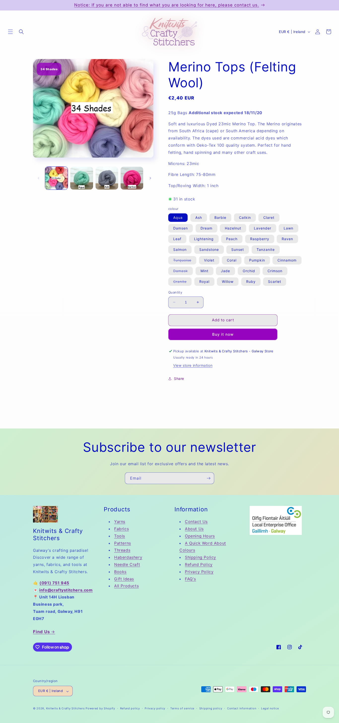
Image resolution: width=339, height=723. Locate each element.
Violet (209, 260)
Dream (206, 228)
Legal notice (270, 708)
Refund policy (130, 708)
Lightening (204, 239)
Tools (119, 535)
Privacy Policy (199, 571)
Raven (287, 239)
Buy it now (223, 334)
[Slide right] (150, 178)
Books (120, 571)
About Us (194, 528)
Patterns (122, 542)
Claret (268, 217)
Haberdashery (128, 557)
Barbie (220, 217)
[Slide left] (38, 178)
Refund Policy (199, 564)
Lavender (262, 228)
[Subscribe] (208, 478)
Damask (183, 271)
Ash (198, 217)
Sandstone (209, 249)
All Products (126, 585)
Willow (228, 281)
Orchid (249, 271)
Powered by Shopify (100, 708)
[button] (10, 31)
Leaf (177, 239)
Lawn (288, 228)
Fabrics (121, 528)
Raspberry (259, 239)
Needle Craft (127, 564)
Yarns (119, 521)
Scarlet (274, 281)
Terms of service (182, 708)
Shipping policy (210, 708)
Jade (225, 271)
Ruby (251, 281)
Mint (204, 271)
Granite (182, 282)
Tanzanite (266, 249)
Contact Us (196, 521)
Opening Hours (200, 535)
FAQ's (190, 578)
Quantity (175, 292)
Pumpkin (257, 260)
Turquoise (184, 261)
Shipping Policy (200, 557)
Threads (122, 550)
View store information (192, 365)
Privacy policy (155, 708)
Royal (204, 281)
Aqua (178, 217)
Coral (232, 260)
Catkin (245, 217)
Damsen (180, 228)
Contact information (241, 708)
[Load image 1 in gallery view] (56, 178)
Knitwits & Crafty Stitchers (65, 708)
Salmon (180, 249)
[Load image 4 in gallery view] (132, 178)
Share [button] (179, 378)
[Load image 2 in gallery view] (81, 178)
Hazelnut (233, 228)
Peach (231, 239)
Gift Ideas (124, 578)
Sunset (237, 249)
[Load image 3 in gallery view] (107, 178)
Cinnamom (287, 260)
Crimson (275, 271)
